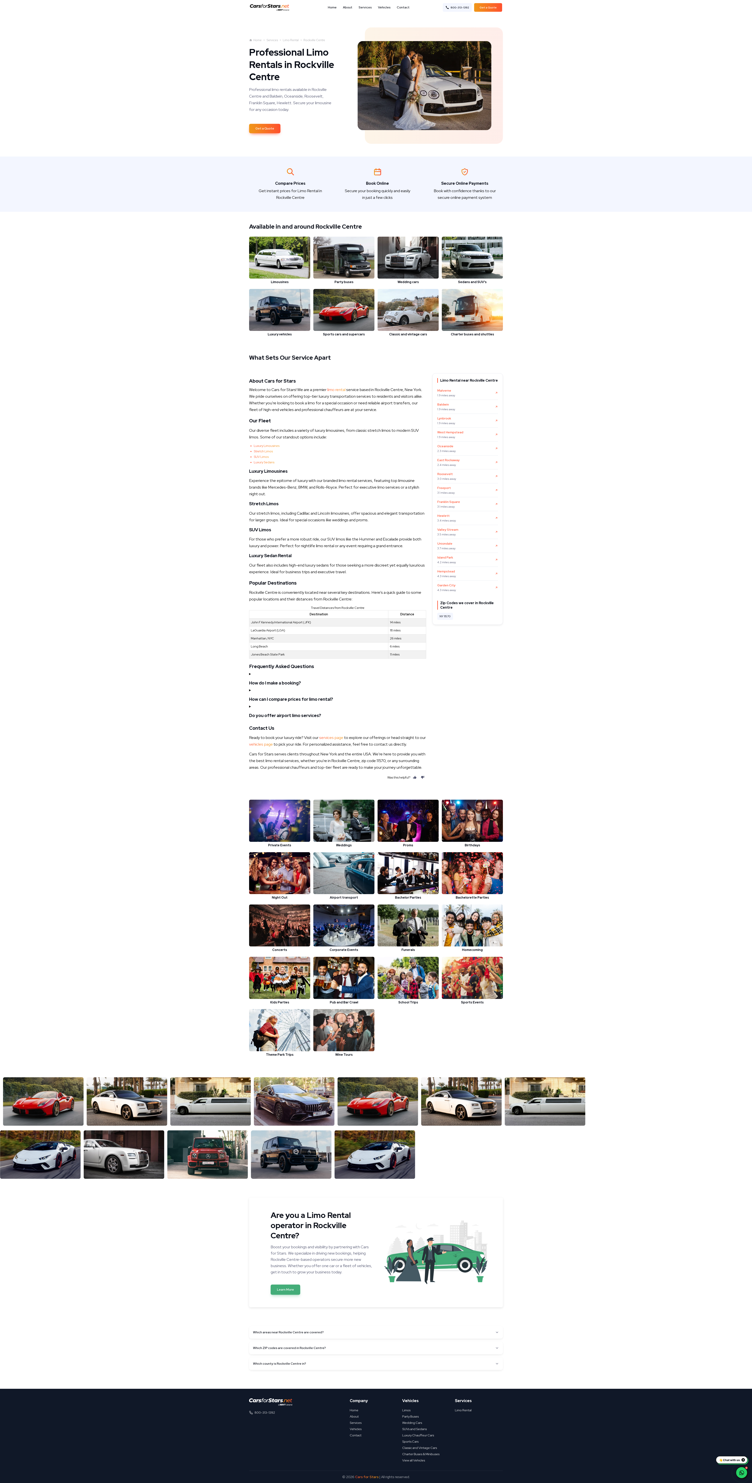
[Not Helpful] (422, 777)
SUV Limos (261, 457)
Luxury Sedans (264, 462)
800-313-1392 (460, 7)
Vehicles (384, 7)
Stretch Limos (263, 451)
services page (331, 737)
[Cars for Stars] (270, 1402)
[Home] (270, 7)
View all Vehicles (413, 1460)
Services (365, 7)
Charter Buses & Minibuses (420, 1454)
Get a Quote (488, 7)
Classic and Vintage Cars (419, 1448)
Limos (406, 1410)
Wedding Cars (412, 1423)
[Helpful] (414, 777)
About (347, 7)
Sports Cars (410, 1442)
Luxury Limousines (266, 446)
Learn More (285, 1289)
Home (332, 7)
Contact (403, 7)
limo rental (336, 389)
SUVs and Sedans (414, 1429)
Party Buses (410, 1416)
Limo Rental (291, 40)
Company (359, 1400)
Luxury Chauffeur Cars (418, 1435)
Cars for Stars (367, 1477)
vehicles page (261, 744)
